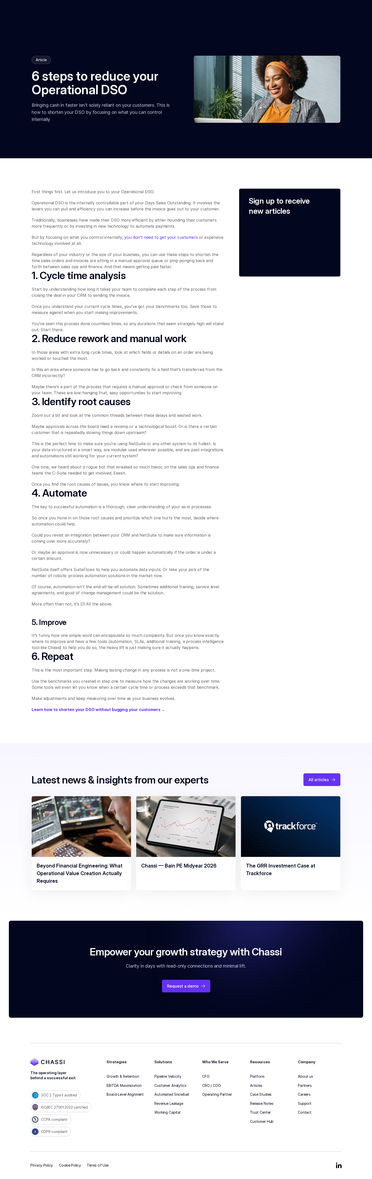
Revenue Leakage (168, 1103)
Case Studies (261, 1094)
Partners (305, 1085)
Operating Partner (217, 1094)
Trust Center (260, 1112)
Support (305, 1103)
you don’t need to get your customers (161, 237)
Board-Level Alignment (125, 1094)
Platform (257, 1076)
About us (305, 1076)
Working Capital (167, 1112)
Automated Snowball (171, 1094)
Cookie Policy (70, 1165)
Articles (256, 1085)
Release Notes (262, 1103)
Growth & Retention (123, 1076)
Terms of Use (98, 1165)
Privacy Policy (41, 1165)
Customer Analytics (170, 1085)
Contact (305, 1112)
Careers (304, 1094)
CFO (206, 1076)
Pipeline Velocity (167, 1076)
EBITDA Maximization (124, 1085)
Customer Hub (262, 1121)
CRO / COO (211, 1085)
